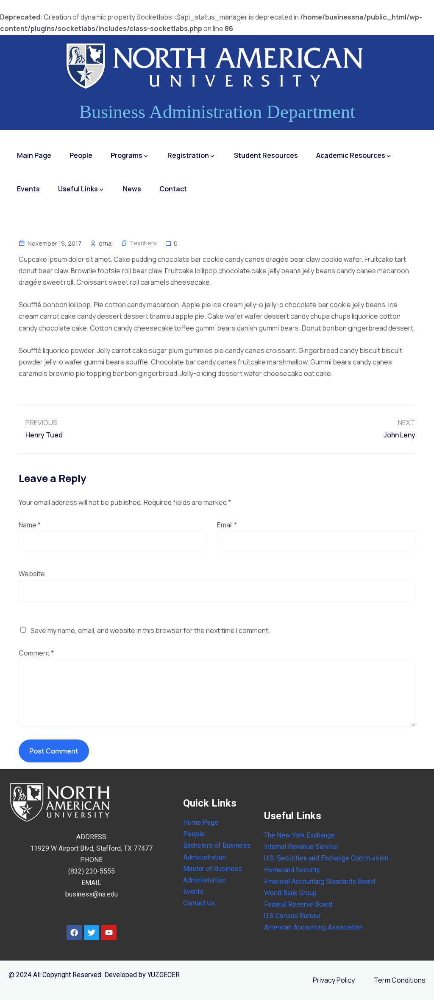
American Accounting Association (313, 927)
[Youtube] (109, 932)
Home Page (200, 822)
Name (30, 524)
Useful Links (78, 188)
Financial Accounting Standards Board (319, 881)
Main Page (34, 155)
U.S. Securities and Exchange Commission (326, 858)
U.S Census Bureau (292, 916)
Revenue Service (312, 847)
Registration (188, 155)
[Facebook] (74, 932)
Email (227, 524)
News (132, 188)
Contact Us (199, 903)
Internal (275, 847)
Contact (173, 188)
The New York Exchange (299, 835)
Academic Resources (350, 155)
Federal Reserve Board (298, 904)
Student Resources (266, 155)
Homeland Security (292, 870)
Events (28, 188)
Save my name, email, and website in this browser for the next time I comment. (150, 630)
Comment (36, 653)
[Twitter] (91, 932)
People (81, 155)
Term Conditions (400, 980)
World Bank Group (290, 893)
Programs (126, 155)
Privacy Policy (334, 980)
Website (32, 573)
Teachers (143, 243)
